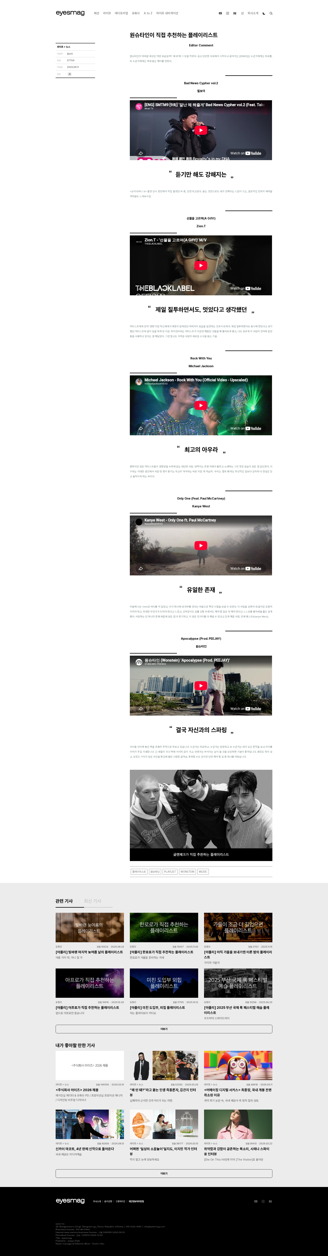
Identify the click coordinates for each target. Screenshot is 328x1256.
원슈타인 (155, 871)
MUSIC (203, 871)
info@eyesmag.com (154, 1227)
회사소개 (253, 13)
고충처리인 (120, 1201)
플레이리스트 (139, 871)
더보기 (164, 1028)
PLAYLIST (170, 871)
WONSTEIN (187, 871)
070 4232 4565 (133, 1227)
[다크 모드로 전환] (264, 13)
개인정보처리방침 (136, 1201)
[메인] (70, 13)
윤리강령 (108, 1201)
